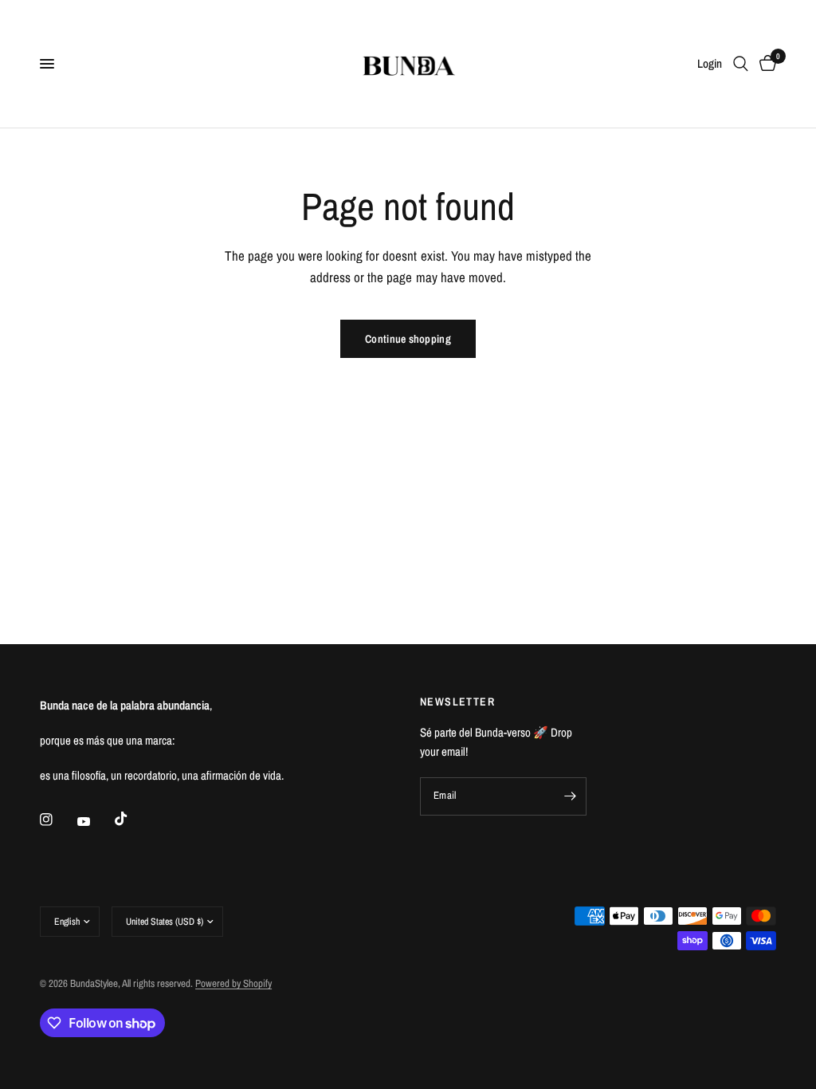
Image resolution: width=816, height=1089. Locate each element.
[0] (765, 64)
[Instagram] (57, 819)
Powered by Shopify (233, 983)
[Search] (741, 64)
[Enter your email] (570, 796)
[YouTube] (94, 821)
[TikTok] (132, 818)
